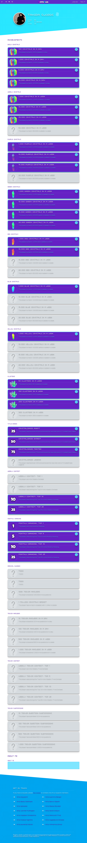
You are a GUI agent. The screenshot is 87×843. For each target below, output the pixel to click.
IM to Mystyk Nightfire (25, 819)
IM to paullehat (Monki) (25, 824)
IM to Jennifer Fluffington (26, 810)
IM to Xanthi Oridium (52, 810)
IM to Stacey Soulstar (53, 806)
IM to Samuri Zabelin (52, 801)
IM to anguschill (22, 797)
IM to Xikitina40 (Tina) (53, 815)
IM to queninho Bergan (53, 797)
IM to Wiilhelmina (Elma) (53, 824)
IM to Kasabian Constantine (26, 815)
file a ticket (37, 793)
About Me (11, 760)
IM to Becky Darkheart (25, 801)
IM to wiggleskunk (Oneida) (54, 819)
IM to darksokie (22, 806)
